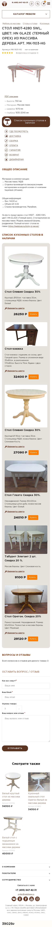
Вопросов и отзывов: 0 (27, 53)
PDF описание (11, 96)
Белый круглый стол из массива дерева (11, 797)
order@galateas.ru (26, 894)
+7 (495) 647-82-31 (26, 890)
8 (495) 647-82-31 (20, 2)
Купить (33, 314)
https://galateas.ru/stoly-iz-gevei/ (23, 226)
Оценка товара (9, 704)
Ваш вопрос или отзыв (13, 713)
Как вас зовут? (9, 681)
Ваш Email (7, 692)
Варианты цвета (15, 308)
